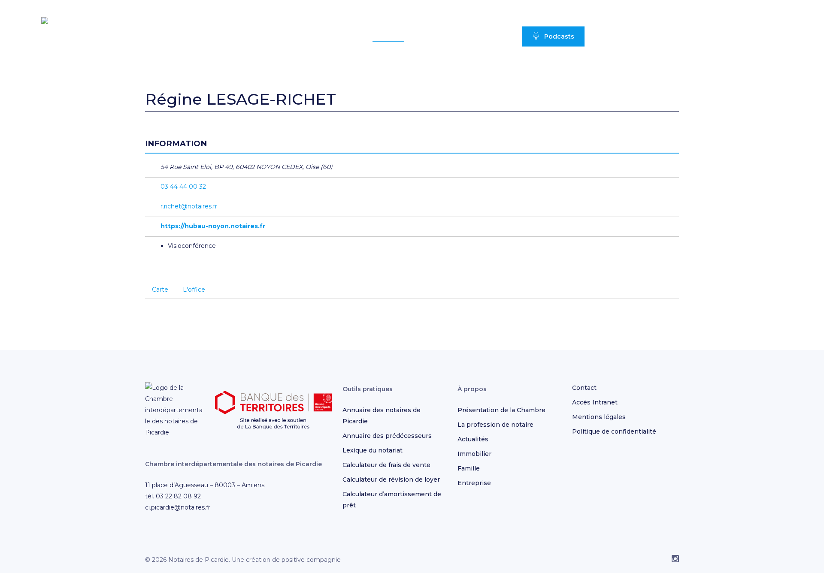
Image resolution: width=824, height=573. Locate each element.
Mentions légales (599, 417)
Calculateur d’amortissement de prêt (391, 499)
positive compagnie (311, 560)
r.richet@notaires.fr (189, 206)
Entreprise (474, 483)
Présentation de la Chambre (501, 410)
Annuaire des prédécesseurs (387, 436)
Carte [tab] (160, 289)
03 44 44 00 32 (183, 186)
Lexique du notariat (372, 450)
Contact (584, 388)
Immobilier (474, 454)
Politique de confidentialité (614, 431)
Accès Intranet (595, 402)
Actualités (472, 439)
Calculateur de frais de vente (386, 465)
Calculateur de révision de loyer (391, 479)
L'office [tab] (194, 289)
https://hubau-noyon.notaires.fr (213, 226)
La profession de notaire (495, 424)
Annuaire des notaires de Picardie (381, 415)
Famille (468, 468)
